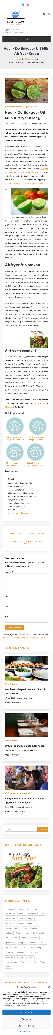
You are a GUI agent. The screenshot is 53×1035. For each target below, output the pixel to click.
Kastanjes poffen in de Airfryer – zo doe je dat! (26, 542)
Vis (35, 962)
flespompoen (11, 928)
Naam (7, 596)
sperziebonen (21, 952)
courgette (31, 918)
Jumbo (18, 933)
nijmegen (15, 755)
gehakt (24, 928)
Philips (22, 811)
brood (20, 918)
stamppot (21, 957)
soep (39, 947)
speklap (9, 952)
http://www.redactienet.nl (19, 513)
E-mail (8, 606)
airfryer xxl (10, 914)
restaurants (16, 702)
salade (15, 947)
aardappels (23, 909)
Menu (27, 39)
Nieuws (27, 793)
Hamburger (35, 928)
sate (24, 947)
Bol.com (21, 390)
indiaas (9, 933)
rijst (7, 947)
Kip (34, 933)
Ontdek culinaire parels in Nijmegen (25, 745)
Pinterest (9, 407)
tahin (31, 957)
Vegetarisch (25, 962)
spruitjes (9, 957)
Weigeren (26, 1019)
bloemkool (10, 918)
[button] (49, 987)
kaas (27, 933)
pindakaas (34, 938)
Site (6, 616)
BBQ (42, 914)
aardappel (10, 909)
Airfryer (15, 471)
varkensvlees (11, 962)
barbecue (32, 914)
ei (36, 923)
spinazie (34, 952)
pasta (14, 938)
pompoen (22, 943)
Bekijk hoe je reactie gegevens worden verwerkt (23, 638)
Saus (32, 947)
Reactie (9, 572)
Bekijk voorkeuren (26, 1026)
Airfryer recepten (14, 106)
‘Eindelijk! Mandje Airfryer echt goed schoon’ (24, 183)
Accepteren (26, 1012)
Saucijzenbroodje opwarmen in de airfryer (27, 533)
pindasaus (10, 943)
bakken (22, 914)
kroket (41, 933)
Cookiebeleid (25, 1032)
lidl (7, 938)
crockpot (10, 923)
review (43, 943)
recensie (33, 943)
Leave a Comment (38, 123)
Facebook (39, 403)
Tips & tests (30, 106)
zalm (8, 967)
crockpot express (25, 923)
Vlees (42, 962)
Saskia (26, 123)
